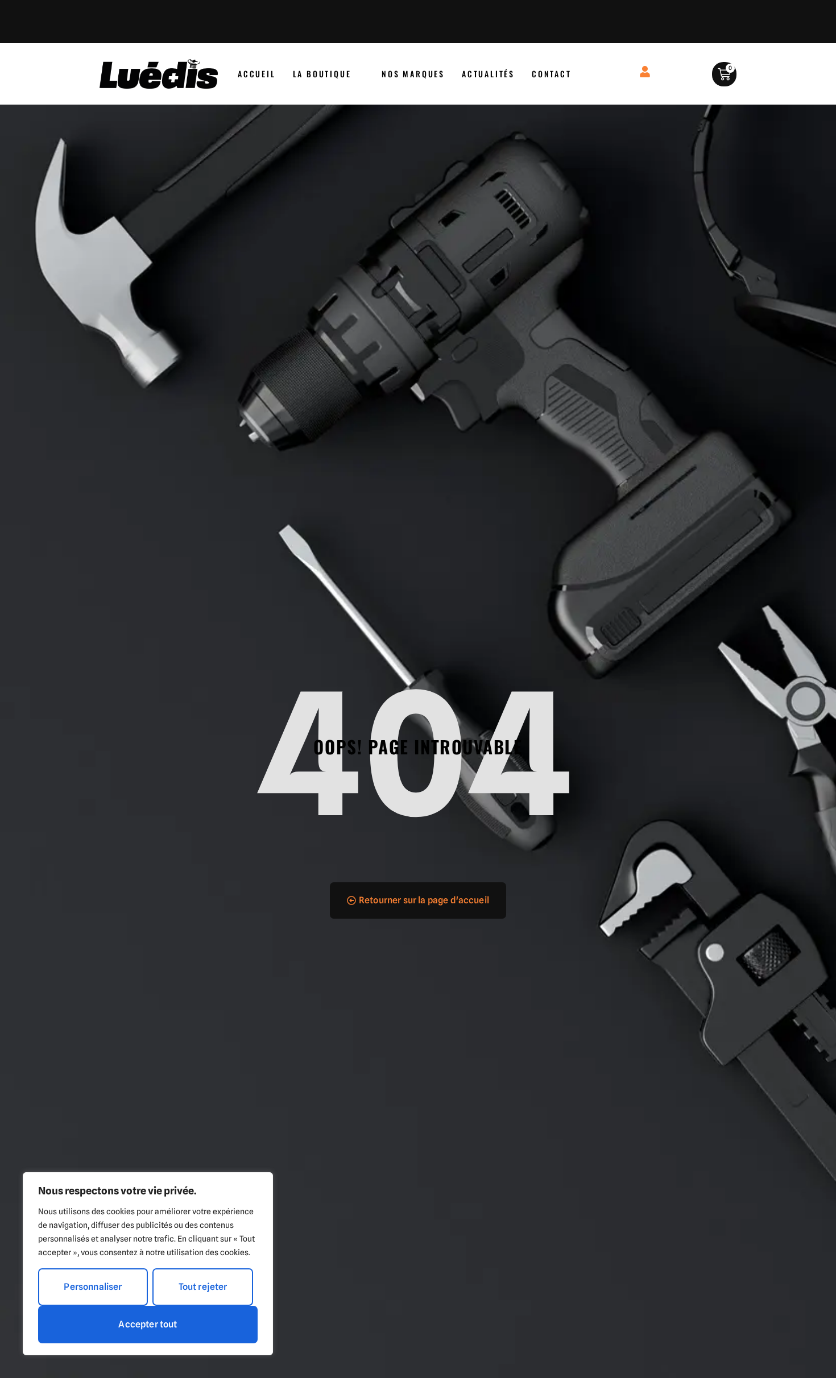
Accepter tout (147, 1324)
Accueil (257, 74)
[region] (148, 1263)
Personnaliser (93, 1286)
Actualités (488, 74)
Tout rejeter (203, 1286)
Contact (552, 74)
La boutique (322, 74)
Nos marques (413, 74)
